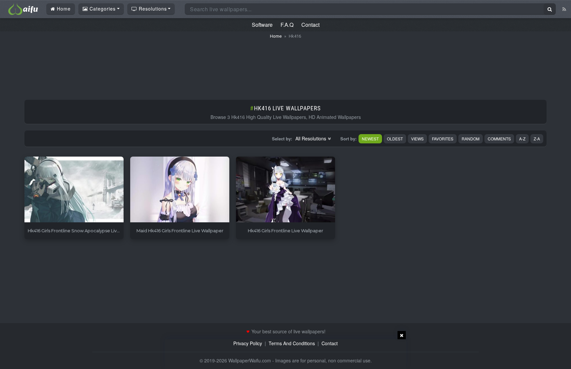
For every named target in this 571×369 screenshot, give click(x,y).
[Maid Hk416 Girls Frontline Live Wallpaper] (179, 190)
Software (262, 24)
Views (417, 138)
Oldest (395, 138)
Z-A (537, 138)
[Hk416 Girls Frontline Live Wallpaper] (285, 190)
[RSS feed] (564, 9)
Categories (102, 8)
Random (470, 138)
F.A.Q (287, 24)
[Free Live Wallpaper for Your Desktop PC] (23, 8)
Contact (310, 24)
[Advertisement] (285, 66)
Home (63, 8)
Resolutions (152, 8)
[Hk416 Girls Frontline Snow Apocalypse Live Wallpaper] (74, 190)
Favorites (442, 138)
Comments (499, 138)
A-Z (522, 138)
